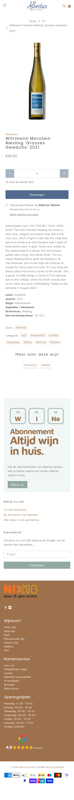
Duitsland (53, 335)
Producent (30, 364)
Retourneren (11, 688)
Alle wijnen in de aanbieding (21, 519)
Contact (8, 673)
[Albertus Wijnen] (37, 6)
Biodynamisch (37, 335)
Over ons (9, 665)
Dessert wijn (11, 642)
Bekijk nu (17, 484)
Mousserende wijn (14, 638)
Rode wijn (9, 631)
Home (33, 21)
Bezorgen (9, 684)
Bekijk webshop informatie (24, 214)
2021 (24, 335)
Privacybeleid (11, 680)
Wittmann (12, 134)
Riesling (27, 342)
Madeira (8, 646)
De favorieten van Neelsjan (21, 514)
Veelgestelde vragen (15, 669)
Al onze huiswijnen (15, 509)
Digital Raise (58, 767)
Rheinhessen (13, 342)
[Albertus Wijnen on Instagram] (10, 608)
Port (6, 650)
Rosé (6, 634)
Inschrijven (37, 565)
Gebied (45, 364)
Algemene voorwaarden (17, 676)
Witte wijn (21, 327)
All (43, 21)
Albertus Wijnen (27, 767)
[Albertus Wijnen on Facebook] (5, 608)
